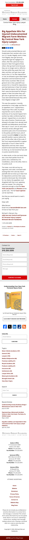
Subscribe (5, 334)
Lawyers (6, 356)
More (24, 19)
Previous (6, 235)
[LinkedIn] (14, 327)
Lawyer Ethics (7, 373)
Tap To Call (14, 5)
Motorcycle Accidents (9, 376)
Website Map (14, 502)
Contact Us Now (14, 277)
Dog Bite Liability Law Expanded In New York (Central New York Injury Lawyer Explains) (14, 423)
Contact (14, 19)
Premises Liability (8, 361)
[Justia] (19, 327)
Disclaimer (14, 491)
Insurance (6, 368)
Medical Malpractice (9, 358)
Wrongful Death (8, 378)
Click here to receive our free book (14, 319)
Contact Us (14, 500)
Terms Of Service (14, 497)
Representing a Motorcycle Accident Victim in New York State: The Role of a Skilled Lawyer (14, 414)
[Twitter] (10, 327)
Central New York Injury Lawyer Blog (14, 12)
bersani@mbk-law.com (18, 207)
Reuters (20, 188)
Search (14, 395)
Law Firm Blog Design (14, 538)
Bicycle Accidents (8, 363)
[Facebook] (5, 327)
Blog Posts (14, 505)
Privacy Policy (14, 494)
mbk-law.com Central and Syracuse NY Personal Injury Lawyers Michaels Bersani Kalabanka (14, 217)
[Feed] (24, 327)
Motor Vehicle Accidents (11, 351)
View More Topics (7, 381)
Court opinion (20, 191)
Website (14, 488)
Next (19, 235)
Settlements (7, 371)
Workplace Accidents (19, 226)
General (9, 226)
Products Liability (8, 366)
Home (5, 19)
